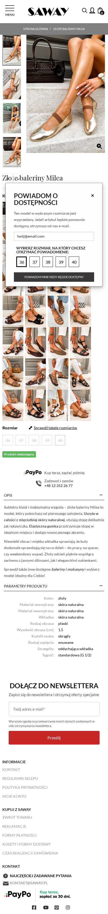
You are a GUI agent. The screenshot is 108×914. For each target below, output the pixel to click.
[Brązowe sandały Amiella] (80, 341)
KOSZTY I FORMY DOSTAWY (26, 844)
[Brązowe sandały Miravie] (13, 404)
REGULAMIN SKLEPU (20, 778)
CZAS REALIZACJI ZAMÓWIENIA (30, 853)
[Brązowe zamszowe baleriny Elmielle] (35, 341)
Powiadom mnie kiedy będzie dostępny (54, 277)
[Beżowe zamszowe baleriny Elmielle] (58, 341)
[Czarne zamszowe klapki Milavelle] (35, 310)
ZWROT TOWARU (17, 817)
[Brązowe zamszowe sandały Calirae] (13, 341)
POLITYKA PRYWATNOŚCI (24, 787)
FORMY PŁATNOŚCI (19, 835)
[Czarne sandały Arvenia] (35, 404)
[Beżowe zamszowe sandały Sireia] (58, 373)
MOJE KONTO (14, 796)
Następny (18, 179)
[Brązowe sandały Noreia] (13, 373)
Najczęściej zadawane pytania (41, 876)
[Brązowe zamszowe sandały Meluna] (80, 404)
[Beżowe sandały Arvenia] (58, 404)
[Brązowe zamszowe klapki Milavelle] (13, 310)
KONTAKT (11, 769)
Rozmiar (10, 427)
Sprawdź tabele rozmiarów (55, 427)
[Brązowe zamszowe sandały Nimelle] (35, 373)
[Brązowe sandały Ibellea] (58, 310)
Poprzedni (7, 179)
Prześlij (54, 737)
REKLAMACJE (14, 826)
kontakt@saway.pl (29, 883)
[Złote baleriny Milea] (66, 94)
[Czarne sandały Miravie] (80, 373)
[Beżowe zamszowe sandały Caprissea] (80, 310)
